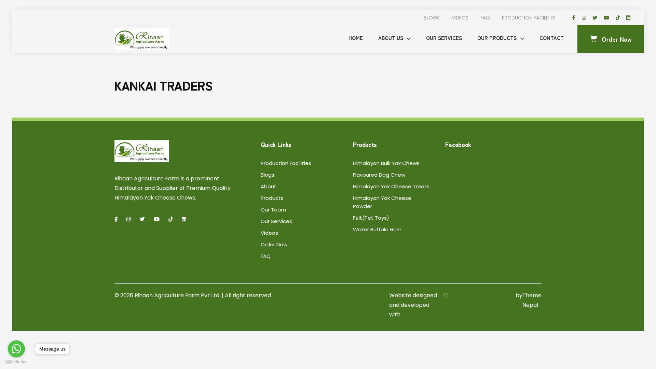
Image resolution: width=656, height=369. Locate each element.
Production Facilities (529, 17)
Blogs (432, 17)
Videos (460, 17)
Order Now (616, 39)
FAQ (485, 17)
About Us (390, 37)
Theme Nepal (532, 300)
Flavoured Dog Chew (379, 174)
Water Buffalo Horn (377, 229)
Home (355, 37)
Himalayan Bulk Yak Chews (386, 163)
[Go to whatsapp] (16, 348)
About (268, 186)
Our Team (273, 209)
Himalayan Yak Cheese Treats (391, 186)
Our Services (444, 37)
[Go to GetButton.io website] (16, 362)
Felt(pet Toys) (371, 217)
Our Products (497, 37)
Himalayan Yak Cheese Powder (382, 202)
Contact (551, 37)
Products (272, 198)
